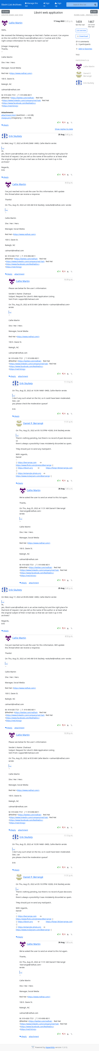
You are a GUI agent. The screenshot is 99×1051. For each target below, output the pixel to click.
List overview (81, 30)
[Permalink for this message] (71, 122)
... (3, 148)
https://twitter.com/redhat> (22, 97)
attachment (19, 274)
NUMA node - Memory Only (86, 15)
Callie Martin (15, 22)
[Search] (95, 4)
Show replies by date (64, 129)
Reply (6, 125)
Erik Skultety (15, 136)
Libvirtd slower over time (12, 15)
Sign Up (58, 4)
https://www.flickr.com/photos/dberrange (33, 465)
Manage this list (31, 4)
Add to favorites (85, 49)
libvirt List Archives (11, 4)
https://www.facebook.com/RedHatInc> (19, 103)
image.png (6, 118)
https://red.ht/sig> (10, 106)
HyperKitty (50, 1047)
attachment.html (8, 115)
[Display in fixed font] (67, 122)
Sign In (47, 4)
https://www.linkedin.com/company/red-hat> (21, 100)
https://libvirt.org (25, 468)
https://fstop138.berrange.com (59, 468)
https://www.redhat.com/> (21, 73)
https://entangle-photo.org (29, 473)
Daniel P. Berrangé (33, 423)
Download (83, 36)
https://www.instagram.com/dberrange (33, 476)
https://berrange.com (27, 462)
